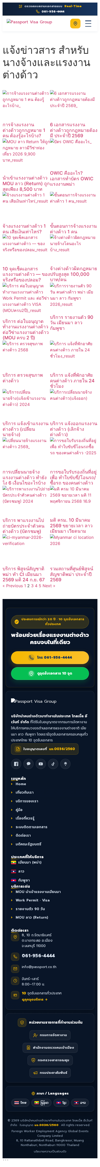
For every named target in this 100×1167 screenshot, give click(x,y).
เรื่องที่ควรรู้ (25, 818)
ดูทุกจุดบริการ (35, 999)
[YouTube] (41, 764)
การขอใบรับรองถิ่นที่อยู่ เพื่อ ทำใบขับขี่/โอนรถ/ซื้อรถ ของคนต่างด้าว (73, 477)
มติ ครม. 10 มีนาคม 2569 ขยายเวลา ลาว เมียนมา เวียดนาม (71, 525)
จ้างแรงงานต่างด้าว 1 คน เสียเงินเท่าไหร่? (24, 228)
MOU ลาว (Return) (32, 917)
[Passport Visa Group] (39, 704)
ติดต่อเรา (23, 835)
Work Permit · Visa (33, 900)
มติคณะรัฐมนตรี (28, 844)
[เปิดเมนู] (88, 23)
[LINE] (28, 764)
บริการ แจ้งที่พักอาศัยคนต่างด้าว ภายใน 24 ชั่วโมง (72, 380)
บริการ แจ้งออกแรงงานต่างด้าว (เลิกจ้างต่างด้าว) (73, 429)
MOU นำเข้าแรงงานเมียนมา (38, 892)
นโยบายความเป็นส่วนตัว (50, 1151)
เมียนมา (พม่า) (30, 862)
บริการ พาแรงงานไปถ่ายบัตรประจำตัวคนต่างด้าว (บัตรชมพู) (23, 526)
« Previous (13, 585)
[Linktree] (65, 764)
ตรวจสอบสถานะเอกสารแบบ (53, 6)
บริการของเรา (27, 801)
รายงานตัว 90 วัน (30, 909)
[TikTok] (53, 764)
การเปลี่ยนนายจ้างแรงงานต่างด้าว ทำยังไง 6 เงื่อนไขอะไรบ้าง (25, 477)
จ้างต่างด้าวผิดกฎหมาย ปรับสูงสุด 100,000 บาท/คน (73, 274)
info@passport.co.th (39, 967)
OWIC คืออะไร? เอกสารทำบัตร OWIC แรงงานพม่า (71, 178)
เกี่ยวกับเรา (25, 792)
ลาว (21, 871)
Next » (49, 585)
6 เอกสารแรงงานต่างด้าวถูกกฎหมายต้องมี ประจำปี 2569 (73, 130)
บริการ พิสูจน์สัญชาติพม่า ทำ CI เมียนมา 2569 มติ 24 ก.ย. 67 (24, 574)
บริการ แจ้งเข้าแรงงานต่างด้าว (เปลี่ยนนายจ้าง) (25, 429)
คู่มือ (19, 809)
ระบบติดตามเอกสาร (31, 827)
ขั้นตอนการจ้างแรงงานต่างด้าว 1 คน (73, 228)
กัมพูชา (24, 880)
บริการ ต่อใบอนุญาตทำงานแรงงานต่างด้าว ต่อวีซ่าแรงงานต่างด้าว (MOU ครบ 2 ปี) (26, 330)
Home (21, 784)
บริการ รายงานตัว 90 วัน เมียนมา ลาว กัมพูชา (71, 322)
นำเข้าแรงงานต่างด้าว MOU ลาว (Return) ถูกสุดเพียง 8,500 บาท (26, 183)
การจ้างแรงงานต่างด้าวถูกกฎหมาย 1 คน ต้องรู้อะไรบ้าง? (24, 130)
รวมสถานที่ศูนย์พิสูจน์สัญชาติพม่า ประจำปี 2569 (71, 574)
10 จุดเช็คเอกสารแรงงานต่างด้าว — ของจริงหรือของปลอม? (26, 274)
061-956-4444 (38, 955)
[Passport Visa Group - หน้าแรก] (29, 23)
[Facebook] (16, 764)
